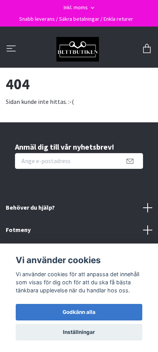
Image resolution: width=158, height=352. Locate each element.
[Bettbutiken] (77, 49)
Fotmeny (18, 230)
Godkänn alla (79, 312)
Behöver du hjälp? (30, 207)
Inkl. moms (76, 7)
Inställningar (79, 332)
